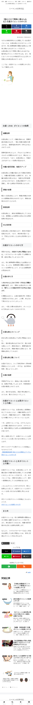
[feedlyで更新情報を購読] (8, 566)
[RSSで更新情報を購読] (24, 566)
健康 (13, 543)
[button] (26, 31)
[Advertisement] (16, 104)
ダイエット (6, 543)
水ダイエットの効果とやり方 (11, 504)
